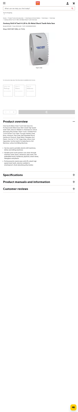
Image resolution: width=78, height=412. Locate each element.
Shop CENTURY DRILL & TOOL (14, 29)
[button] (67, 3)
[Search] (72, 8)
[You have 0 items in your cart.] (74, 3)
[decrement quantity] (5, 112)
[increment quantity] (13, 112)
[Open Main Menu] (4, 3)
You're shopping (7, 12)
